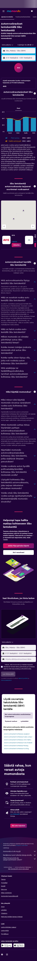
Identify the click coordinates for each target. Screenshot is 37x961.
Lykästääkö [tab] (24, 721)
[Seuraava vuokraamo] (33, 227)
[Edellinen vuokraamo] (4, 227)
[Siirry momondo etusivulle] (13, 11)
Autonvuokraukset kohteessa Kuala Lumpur (18, 737)
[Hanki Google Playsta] (6, 945)
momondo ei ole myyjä (11, 851)
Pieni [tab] (18, 108)
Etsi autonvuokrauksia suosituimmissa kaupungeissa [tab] (18, 715)
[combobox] (7, 45)
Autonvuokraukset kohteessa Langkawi (16, 734)
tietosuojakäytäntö (6, 680)
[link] (16, 245)
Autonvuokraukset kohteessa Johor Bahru (17, 740)
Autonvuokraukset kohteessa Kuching (16, 748)
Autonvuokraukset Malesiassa (23, 867)
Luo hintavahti (15, 814)
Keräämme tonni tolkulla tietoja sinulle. (17, 855)
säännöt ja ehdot (23, 678)
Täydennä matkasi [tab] (11, 721)
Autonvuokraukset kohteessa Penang (16, 745)
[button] (3, 11)
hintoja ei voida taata (22, 845)
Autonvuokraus (8, 867)
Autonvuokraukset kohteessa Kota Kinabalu (18, 742)
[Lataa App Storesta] (18, 945)
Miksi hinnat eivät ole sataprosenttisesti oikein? (12, 859)
